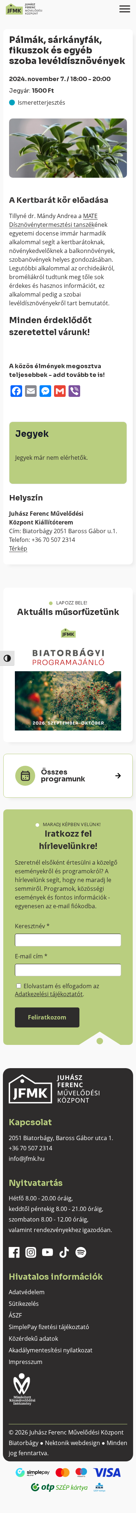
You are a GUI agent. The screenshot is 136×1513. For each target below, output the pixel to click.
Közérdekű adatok (33, 1339)
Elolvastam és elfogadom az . (57, 990)
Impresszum (25, 1362)
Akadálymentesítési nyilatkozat (50, 1350)
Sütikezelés (24, 1304)
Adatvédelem (27, 1292)
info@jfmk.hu (27, 1159)
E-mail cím (31, 956)
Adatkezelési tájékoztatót (49, 994)
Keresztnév (32, 926)
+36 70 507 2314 (30, 1148)
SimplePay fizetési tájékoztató (49, 1327)
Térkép (18, 548)
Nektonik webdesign (72, 1443)
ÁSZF (15, 1315)
